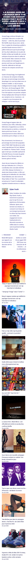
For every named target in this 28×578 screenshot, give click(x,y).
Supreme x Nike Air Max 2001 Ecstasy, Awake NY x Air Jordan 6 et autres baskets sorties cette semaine (13, 555)
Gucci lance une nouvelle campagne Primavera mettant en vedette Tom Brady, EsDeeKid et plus (13, 457)
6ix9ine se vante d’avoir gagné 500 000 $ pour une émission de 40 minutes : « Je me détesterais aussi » (20, 243)
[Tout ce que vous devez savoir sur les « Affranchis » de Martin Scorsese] (14, 474)
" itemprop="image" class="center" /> (13, 292)
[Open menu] (24, 5)
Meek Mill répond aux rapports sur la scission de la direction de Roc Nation (7, 241)
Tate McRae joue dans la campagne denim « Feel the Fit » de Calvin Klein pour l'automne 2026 (13, 522)
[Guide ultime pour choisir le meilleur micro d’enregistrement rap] (14, 347)
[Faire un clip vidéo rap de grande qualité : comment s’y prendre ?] (14, 316)
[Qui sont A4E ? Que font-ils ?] (14, 379)
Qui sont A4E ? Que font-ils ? (10, 393)
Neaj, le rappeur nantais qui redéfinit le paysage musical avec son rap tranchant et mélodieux (14, 286)
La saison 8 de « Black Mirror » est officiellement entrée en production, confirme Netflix (13, 424)
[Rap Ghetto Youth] (6, 5)
